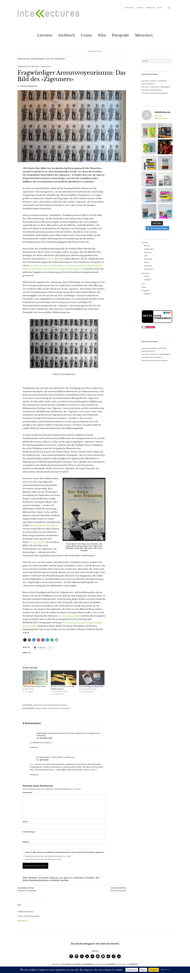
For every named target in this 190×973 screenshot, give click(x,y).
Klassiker (147, 252)
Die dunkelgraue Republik (91, 686)
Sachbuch (66, 35)
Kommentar (28, 792)
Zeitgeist (147, 280)
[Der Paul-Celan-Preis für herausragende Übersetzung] (149, 211)
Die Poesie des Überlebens (152, 90)
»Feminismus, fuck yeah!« (34, 686)
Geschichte (23, 59)
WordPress (112, 964)
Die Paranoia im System (118, 889)
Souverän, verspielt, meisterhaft (154, 81)
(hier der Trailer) (37, 542)
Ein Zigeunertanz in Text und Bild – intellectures (55, 757)
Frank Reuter (65, 708)
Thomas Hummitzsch (29, 86)
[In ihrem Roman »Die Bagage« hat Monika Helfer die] (165, 211)
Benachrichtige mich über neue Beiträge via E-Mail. (44, 859)
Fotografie (120, 35)
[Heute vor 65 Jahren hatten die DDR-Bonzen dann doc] (165, 179)
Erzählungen (149, 249)
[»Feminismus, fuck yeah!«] (35, 677)
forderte (50, 258)
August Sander (41, 708)
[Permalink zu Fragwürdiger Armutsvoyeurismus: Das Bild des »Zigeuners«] (71, 161)
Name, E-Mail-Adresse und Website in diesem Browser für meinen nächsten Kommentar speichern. (65, 852)
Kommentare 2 (46, 66)
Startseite (129, 8)
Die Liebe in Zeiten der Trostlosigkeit (156, 87)
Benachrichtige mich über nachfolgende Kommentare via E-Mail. (48, 856)
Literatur (44, 35)
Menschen (144, 35)
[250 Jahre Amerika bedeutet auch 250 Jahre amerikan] (149, 163)
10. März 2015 (34, 66)
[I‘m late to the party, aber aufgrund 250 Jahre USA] (149, 179)
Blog (160, 8)
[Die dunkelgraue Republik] (92, 677)
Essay (146, 262)
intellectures (69, 964)
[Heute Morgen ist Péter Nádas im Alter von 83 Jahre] (165, 130)
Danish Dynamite (148, 84)
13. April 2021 (42, 760)
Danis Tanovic (53, 708)
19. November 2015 (44, 738)
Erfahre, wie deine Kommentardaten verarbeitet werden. (61, 879)
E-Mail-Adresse (29, 832)
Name (25, 822)
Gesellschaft (38, 59)
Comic (86, 35)
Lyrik (146, 256)
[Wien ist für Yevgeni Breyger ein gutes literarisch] (149, 146)
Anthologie (148, 259)
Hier (100, 548)
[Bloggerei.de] (148, 328)
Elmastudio (133, 964)
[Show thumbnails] (64, 374)
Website (26, 842)
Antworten (34, 747)
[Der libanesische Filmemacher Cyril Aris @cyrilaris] (165, 146)
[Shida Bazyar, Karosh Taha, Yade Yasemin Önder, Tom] (149, 195)
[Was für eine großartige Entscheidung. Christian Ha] (149, 130)
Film (102, 35)
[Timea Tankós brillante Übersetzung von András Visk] (165, 163)
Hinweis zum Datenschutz (84, 964)
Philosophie (148, 269)
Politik (50, 59)
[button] (24, 640)
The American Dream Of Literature (155, 93)
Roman (147, 246)
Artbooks (147, 294)
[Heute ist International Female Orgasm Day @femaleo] (165, 195)
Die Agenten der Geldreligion (27, 889)
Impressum (150, 8)
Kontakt (139, 8)
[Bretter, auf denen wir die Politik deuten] (63, 677)
